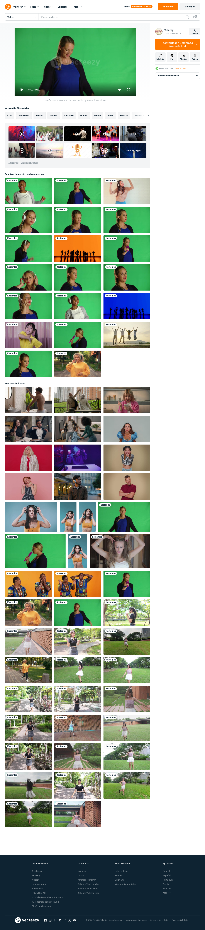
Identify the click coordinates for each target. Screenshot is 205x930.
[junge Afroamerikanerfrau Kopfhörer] (77, 306)
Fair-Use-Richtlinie (180, 920)
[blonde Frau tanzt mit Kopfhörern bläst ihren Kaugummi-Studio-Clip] (28, 220)
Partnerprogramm (87, 879)
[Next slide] (145, 115)
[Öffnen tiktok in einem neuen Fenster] (65, 920)
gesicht (124, 115)
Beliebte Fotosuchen (88, 888)
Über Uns (119, 879)
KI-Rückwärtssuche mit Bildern (47, 897)
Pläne (127, 6)
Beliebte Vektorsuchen (89, 884)
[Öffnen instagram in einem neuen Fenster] (50, 920)
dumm (83, 115)
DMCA (81, 875)
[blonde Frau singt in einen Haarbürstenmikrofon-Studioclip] (126, 248)
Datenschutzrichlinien (159, 920)
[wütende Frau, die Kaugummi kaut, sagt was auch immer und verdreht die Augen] (126, 277)
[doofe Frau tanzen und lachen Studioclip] (124, 517)
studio (97, 115)
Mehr (76, 6)
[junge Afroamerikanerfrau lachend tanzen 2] (28, 191)
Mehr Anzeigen (133, 150)
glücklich (69, 115)
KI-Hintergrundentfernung (45, 901)
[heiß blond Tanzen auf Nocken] (120, 551)
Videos (47, 6)
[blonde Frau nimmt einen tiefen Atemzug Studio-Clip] (28, 364)
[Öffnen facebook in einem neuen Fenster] (45, 920)
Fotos (33, 6)
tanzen (39, 115)
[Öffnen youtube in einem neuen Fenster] (74, 920)
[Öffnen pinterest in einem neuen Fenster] (60, 920)
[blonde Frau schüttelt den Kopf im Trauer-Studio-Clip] (77, 220)
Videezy (35, 879)
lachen (53, 115)
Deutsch (167, 884)
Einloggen (190, 6)
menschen (24, 115)
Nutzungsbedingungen (136, 920)
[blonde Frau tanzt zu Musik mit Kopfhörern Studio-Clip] (28, 277)
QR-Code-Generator (42, 906)
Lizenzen (82, 871)
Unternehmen (39, 884)
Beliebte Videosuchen (89, 893)
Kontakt (119, 875)
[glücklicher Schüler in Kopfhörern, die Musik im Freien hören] (77, 364)
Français (167, 888)
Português (168, 879)
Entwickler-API (39, 893)
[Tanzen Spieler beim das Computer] (77, 458)
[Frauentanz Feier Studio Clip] (77, 191)
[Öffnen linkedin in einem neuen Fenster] (55, 920)
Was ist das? (180, 68)
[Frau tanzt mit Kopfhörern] (126, 191)
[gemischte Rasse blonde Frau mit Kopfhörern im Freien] (28, 670)
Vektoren (18, 6)
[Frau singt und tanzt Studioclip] (77, 335)
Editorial (62, 6)
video (111, 115)
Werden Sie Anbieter (125, 884)
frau (9, 115)
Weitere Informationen (168, 75)
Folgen (194, 33)
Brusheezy (37, 871)
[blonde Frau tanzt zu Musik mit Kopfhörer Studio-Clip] (28, 306)
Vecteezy (36, 875)
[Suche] (187, 17)
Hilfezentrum (121, 871)
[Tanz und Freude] (77, 248)
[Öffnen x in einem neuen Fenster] (69, 920)
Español (167, 875)
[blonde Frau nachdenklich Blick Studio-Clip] (77, 277)
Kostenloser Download (178, 44)
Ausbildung (37, 888)
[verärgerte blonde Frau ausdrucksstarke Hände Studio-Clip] (126, 220)
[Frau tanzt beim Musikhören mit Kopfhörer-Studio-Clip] (28, 248)
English (167, 871)
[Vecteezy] (8, 7)
